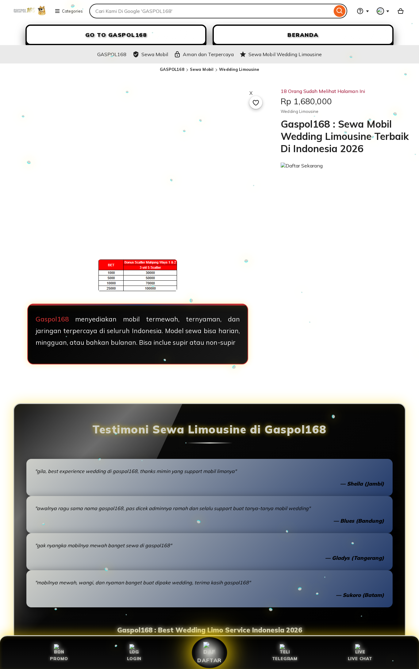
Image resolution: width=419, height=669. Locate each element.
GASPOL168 (172, 69)
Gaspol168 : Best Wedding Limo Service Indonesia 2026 (209, 630)
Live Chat (360, 658)
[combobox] (210, 11)
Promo (59, 658)
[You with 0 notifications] (383, 11)
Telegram (285, 658)
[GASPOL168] (29, 15)
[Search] (339, 11)
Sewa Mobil (201, 69)
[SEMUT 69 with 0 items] (400, 11)
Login (134, 658)
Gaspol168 (52, 319)
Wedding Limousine (239, 69)
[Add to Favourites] (255, 102)
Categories (72, 11)
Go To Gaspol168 (116, 34)
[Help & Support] (363, 11)
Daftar (209, 660)
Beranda (303, 34)
